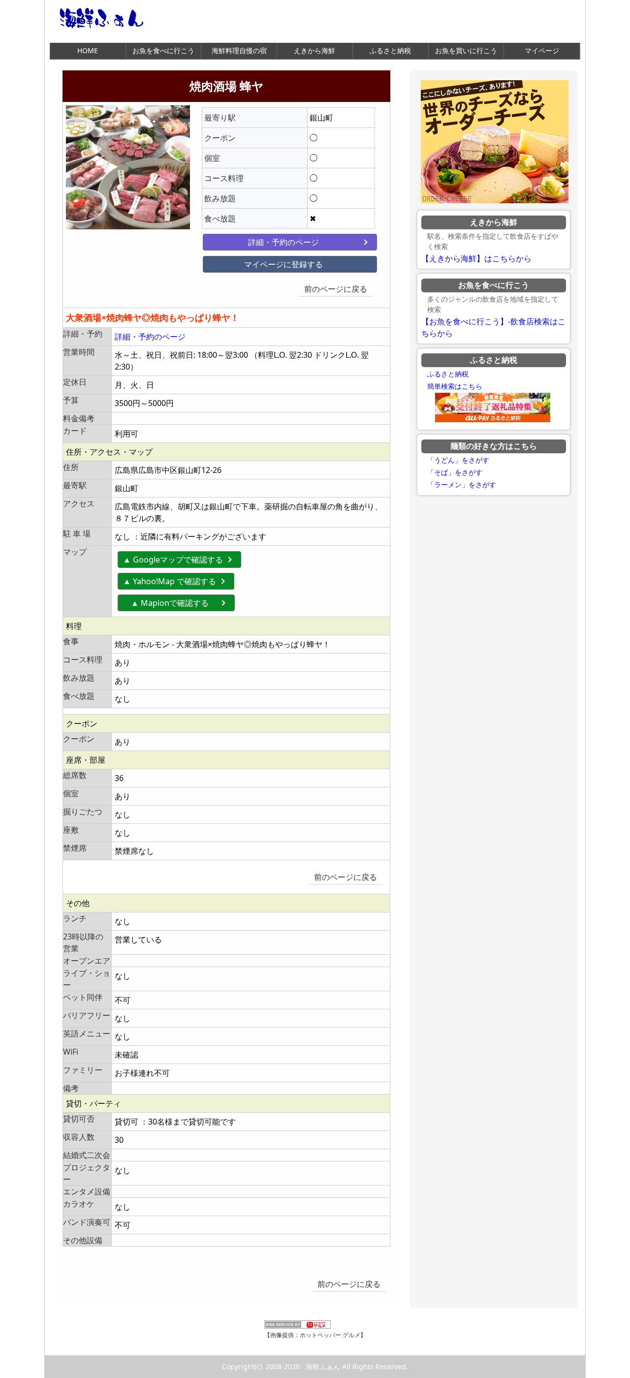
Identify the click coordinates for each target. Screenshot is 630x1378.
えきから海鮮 (314, 50)
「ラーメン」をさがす (461, 485)
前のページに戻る (335, 288)
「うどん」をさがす (458, 460)
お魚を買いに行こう (466, 50)
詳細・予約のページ (283, 242)
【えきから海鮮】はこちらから (476, 258)
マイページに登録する (283, 264)
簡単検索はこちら (454, 386)
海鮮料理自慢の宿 (239, 50)
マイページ (542, 50)
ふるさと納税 (390, 50)
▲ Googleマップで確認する (173, 559)
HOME (87, 50)
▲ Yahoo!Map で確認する (169, 581)
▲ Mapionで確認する (177, 602)
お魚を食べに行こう (163, 50)
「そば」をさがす (454, 472)
